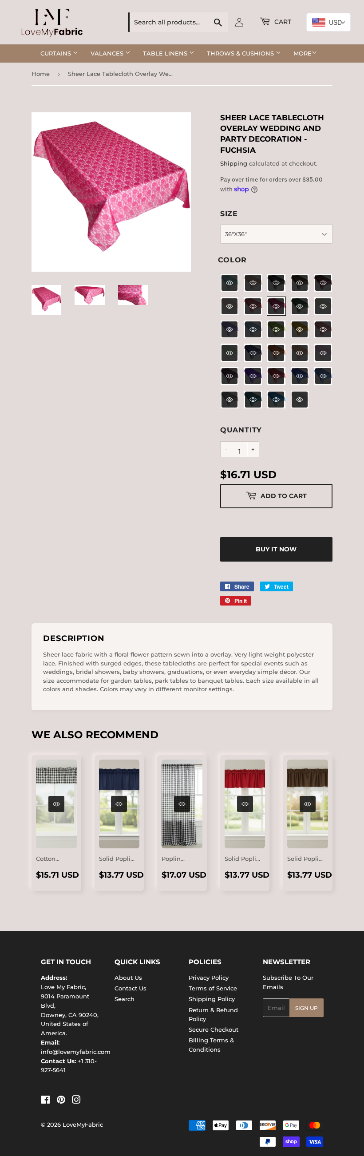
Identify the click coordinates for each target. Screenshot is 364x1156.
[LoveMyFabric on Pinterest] (61, 1101)
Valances (108, 53)
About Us (128, 977)
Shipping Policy (212, 998)
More (302, 53)
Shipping (233, 163)
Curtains (56, 53)
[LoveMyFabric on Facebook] (45, 1101)
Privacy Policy (209, 977)
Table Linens (166, 53)
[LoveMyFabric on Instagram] (76, 1101)
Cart (282, 22)
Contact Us (130, 988)
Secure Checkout (213, 1029)
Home (41, 73)
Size (229, 214)
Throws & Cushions (241, 53)
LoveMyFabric (83, 1124)
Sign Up (306, 1008)
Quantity (241, 430)
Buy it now (276, 549)
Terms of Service (213, 988)
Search (125, 998)
